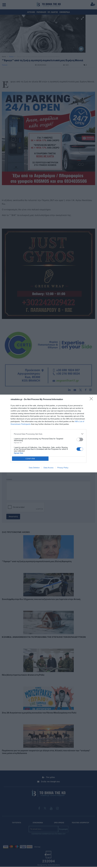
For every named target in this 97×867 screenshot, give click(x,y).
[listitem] (48, 434)
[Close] (92, 399)
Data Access (48, 468)
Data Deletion (34, 468)
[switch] (80, 439)
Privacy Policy (62, 468)
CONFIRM (30, 459)
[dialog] (48, 433)
